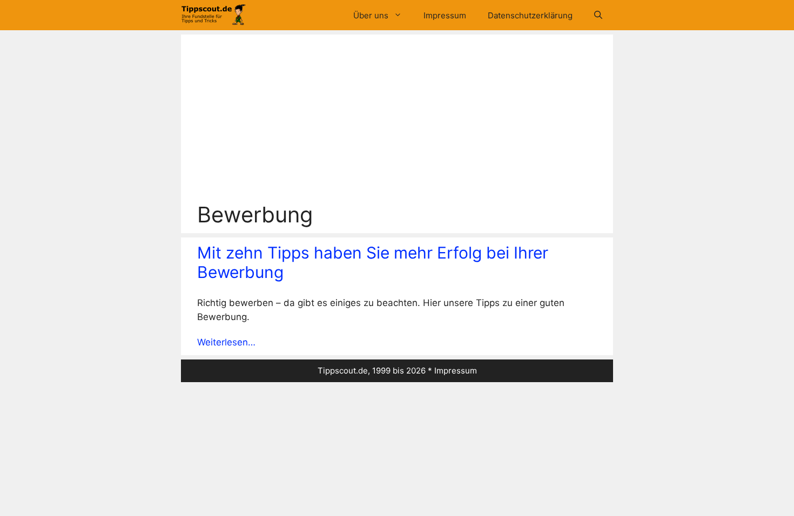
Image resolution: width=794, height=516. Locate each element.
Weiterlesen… (226, 342)
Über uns (370, 15)
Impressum (444, 15)
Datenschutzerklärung (530, 15)
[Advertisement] (397, 120)
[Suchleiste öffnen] (598, 15)
